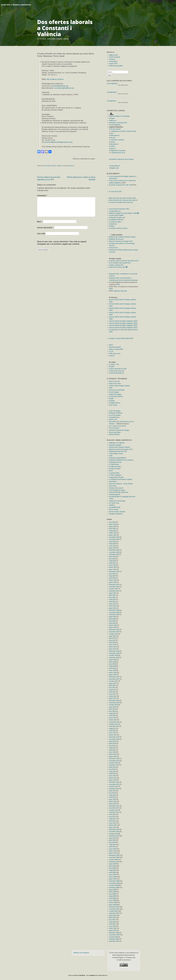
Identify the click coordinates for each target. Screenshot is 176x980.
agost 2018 (112, 660)
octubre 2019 (113, 634)
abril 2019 (112, 642)
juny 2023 (112, 559)
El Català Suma (114, 464)
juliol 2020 (112, 619)
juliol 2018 (112, 662)
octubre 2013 (113, 763)
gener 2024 (113, 548)
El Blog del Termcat (115, 462)
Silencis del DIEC (114, 434)
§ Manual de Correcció (116, 371)
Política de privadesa (116, 66)
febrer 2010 (113, 851)
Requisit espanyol (115, 347)
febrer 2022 (113, 580)
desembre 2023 (114, 550)
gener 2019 (113, 649)
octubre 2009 (113, 860)
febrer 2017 (113, 696)
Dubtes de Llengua (115, 394)
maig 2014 (112, 748)
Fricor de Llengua (114, 411)
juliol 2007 (112, 918)
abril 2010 (112, 847)
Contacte (112, 59)
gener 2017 (113, 698)
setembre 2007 (114, 913)
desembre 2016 (114, 701)
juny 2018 (112, 664)
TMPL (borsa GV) (114, 354)
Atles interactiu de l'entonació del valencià (123, 200)
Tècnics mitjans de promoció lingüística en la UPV (48, 178)
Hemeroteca (113, 61)
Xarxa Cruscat (113, 509)
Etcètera (112, 401)
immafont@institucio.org (59, 86)
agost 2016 (112, 707)
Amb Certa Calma (115, 384)
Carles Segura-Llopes (116, 454)
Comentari (42, 195)
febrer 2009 (113, 877)
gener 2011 (113, 827)
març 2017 (112, 694)
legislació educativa (120, 291)
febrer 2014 (113, 754)
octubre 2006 (113, 937)
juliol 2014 (112, 743)
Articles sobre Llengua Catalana (119, 386)
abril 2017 (112, 692)
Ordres (112, 146)
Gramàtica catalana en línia (118, 228)
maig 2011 (112, 819)
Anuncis (112, 148)
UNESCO (112, 505)
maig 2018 (112, 666)
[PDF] (111, 289)
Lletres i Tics (113, 419)
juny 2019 (112, 640)
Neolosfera (113, 481)
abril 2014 (112, 750)
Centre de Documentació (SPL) (119, 209)
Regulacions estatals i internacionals (124, 131)
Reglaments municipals (117, 151)
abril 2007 (112, 924)
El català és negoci (115, 222)
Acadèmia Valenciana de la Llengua (122, 159)
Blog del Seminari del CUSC (118, 451)
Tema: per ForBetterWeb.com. (97, 975)
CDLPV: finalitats (114, 57)
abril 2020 (112, 623)
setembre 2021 (114, 591)
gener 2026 (113, 524)
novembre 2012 (114, 784)
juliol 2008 (112, 892)
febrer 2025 (113, 533)
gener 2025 (113, 535)
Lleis (111, 133)
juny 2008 (112, 894)
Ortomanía (112, 486)
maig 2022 (112, 576)
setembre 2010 (114, 836)
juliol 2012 (112, 791)
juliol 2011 (112, 814)
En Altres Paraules (115, 466)
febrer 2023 (113, 567)
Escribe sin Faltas (114, 469)
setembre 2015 (114, 726)
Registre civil (114, 168)
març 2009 (112, 875)
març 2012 (112, 799)
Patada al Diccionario (116, 488)
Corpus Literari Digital (116, 215)
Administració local (118, 153)
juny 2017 (112, 688)
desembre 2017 (114, 677)
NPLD (111, 345)
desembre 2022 (114, 572)
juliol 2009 (112, 866)
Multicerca (112, 120)
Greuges (111, 118)
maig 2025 (112, 531)
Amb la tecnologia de (76, 975)
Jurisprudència (115, 166)
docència (71, 165)
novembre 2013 (114, 761)
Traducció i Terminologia (117, 501)
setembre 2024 (114, 539)
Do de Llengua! (114, 392)
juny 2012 (112, 793)
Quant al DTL (113, 64)
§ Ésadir (111, 367)
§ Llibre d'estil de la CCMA (117, 369)
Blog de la (120, 241)
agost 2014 (112, 741)
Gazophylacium (114, 417)
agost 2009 (112, 864)
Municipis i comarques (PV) (118, 123)
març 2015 (112, 733)
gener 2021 (113, 608)
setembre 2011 (114, 812)
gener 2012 (113, 804)
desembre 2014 (114, 737)
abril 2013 (112, 774)
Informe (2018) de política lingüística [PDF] (123, 325)
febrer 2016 (113, 720)
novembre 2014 (114, 739)
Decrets (112, 138)
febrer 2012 (113, 801)
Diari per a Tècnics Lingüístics (16, 5)
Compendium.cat (115, 211)
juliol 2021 (112, 595)
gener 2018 (113, 675)
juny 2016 (112, 711)
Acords (112, 142)
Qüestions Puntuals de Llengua (119, 430)
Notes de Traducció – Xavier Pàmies (121, 484)
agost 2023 (112, 556)
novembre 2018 (114, 653)
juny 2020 (112, 621)
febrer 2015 (113, 735)
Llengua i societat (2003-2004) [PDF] (121, 338)
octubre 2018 (113, 655)
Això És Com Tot (114, 381)
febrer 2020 (113, 625)
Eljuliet (111, 398)
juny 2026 (112, 522)
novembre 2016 (114, 703)
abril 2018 (112, 668)
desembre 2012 (114, 782)
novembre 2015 (114, 722)
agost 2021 (112, 593)
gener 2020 (113, 627)
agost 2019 (112, 636)
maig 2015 (112, 728)
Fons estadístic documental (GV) (119, 263)
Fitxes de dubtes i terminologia (119, 116)
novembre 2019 (114, 632)
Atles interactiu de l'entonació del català (122, 198)
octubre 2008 (113, 885)
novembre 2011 (114, 808)
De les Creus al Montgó (116, 390)
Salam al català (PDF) (116, 349)
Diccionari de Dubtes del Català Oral (121, 202)
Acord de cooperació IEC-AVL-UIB (120, 185)
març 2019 (112, 645)
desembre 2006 (114, 933)
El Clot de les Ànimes (116, 396)
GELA (111, 471)
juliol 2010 (112, 840)
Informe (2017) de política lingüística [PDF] (123, 323)
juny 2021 (112, 597)
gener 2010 (113, 853)
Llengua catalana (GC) (116, 265)
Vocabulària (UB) (114, 507)
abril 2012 (112, 797)
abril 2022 (112, 578)
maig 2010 (112, 844)
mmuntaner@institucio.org (64, 88)
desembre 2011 (114, 806)
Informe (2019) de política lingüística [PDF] (123, 328)
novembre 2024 (114, 537)
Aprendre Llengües (115, 445)
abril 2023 (112, 563)
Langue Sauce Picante (116, 477)
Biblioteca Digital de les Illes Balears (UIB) (123, 213)
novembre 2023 (114, 552)
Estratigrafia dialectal (116, 220)
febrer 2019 (113, 647)
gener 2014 (113, 756)
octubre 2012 (113, 786)
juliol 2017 (112, 685)
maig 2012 (112, 795)
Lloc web (41, 233)
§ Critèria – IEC (114, 364)
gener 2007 (113, 930)
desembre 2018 (114, 651)
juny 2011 (112, 817)
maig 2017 (112, 690)
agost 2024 (112, 541)
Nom (39, 221)
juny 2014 (112, 746)
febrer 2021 (113, 606)
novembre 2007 (114, 909)
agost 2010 (112, 838)
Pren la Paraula (114, 428)
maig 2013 (112, 771)
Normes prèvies (115, 129)
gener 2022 (113, 582)
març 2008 (112, 900)
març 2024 (112, 546)
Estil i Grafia (113, 405)
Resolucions (114, 144)
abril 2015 (112, 731)
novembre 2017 (114, 679)
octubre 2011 (113, 810)
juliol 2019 (112, 638)
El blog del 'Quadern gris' (117, 217)
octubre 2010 (113, 834)
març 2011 (112, 823)
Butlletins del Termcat (116, 239)
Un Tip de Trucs (114, 503)
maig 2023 (112, 561)
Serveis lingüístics (115, 125)
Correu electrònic (45, 227)
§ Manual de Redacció (116, 373)
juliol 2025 (112, 529)
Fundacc (112, 226)
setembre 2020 (114, 615)
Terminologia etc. (115, 494)
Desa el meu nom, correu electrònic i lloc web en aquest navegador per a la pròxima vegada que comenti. (61, 242)
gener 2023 (113, 569)
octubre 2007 (113, 911)
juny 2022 (112, 574)
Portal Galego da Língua (117, 490)
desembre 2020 (114, 610)
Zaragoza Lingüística (115, 514)
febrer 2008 (113, 902)
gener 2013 (113, 780)
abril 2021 (112, 602)
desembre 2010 (114, 829)
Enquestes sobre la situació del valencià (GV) (124, 261)
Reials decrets (115, 135)
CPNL (111, 388)
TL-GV (111, 351)
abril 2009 (112, 872)
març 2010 (112, 849)
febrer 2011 (113, 825)
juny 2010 (112, 842)
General (59, 39)
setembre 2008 (114, 887)
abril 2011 (112, 821)
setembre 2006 (114, 939)
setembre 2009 (114, 862)
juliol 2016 (112, 709)
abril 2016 (112, 715)
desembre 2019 (114, 630)
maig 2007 (112, 922)
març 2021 (112, 604)
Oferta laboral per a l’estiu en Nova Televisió (81, 178)
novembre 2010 (114, 832)
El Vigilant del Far (114, 403)
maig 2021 (112, 599)
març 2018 (112, 670)
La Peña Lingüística (115, 475)
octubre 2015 (113, 724)
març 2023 (112, 565)
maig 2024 (112, 544)
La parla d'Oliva (114, 473)
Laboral (66, 39)
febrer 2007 (113, 928)
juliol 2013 (112, 767)
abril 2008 (112, 898)
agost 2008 (112, 890)
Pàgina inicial (113, 55)
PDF (118, 284)
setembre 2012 (114, 789)
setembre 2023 (114, 554)
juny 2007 (112, 920)
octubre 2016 (113, 705)
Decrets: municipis (118, 140)
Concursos (51, 39)
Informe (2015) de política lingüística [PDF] (123, 321)
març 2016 (112, 718)
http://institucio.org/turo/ (55, 79)
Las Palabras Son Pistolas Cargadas (120, 479)
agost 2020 (112, 617)
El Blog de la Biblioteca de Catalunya (121, 460)
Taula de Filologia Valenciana (118, 492)
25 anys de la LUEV (115, 191)
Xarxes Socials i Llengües (117, 512)
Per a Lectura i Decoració (117, 426)
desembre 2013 (114, 758)
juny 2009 (112, 868)
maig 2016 (112, 713)
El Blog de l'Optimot (115, 413)
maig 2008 (112, 896)
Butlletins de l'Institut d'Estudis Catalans (122, 237)
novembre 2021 (114, 587)
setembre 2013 (114, 765)
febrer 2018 (113, 673)
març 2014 (112, 752)
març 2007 (112, 926)
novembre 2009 (114, 857)
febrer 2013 (113, 778)
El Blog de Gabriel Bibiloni (117, 458)
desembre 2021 (114, 584)
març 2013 (112, 776)
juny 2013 (112, 769)
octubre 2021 (113, 589)
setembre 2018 (114, 658)
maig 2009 (112, 870)
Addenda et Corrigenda (116, 443)
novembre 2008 (114, 883)
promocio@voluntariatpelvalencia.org (58, 142)
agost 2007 (112, 915)
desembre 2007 (114, 907)
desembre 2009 (114, 855)
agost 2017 (112, 683)
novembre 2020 (114, 612)
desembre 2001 (114, 941)
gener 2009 (113, 879)
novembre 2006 (114, 935)
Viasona (111, 356)
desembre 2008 (114, 881)
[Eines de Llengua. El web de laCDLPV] (111, 114)
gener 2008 (113, 905)
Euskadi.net (113, 224)
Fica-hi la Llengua (115, 415)
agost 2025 (112, 526)
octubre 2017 (113, 681)
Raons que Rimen (115, 432)
